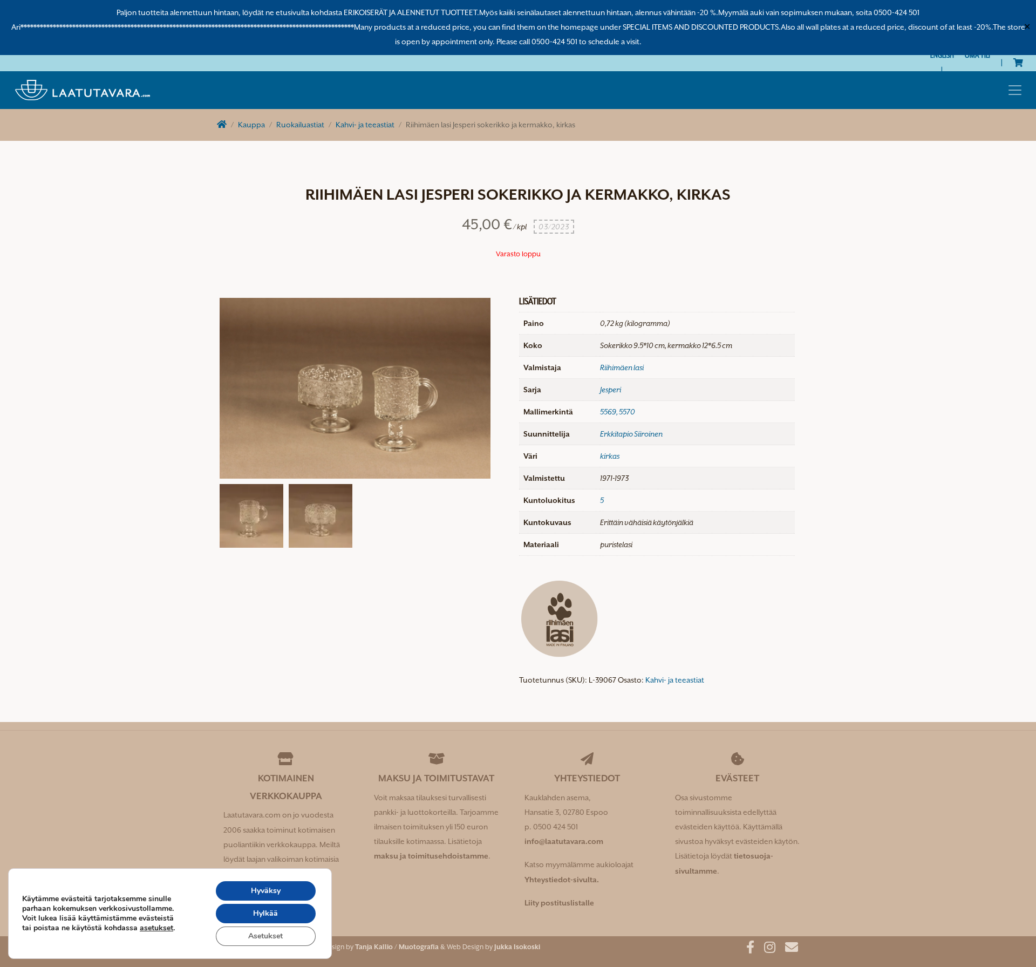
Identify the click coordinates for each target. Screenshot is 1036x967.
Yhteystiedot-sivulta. (561, 879)
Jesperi (610, 389)
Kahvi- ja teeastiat (365, 124)
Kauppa (251, 124)
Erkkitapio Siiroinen (631, 434)
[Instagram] (765, 949)
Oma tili (977, 55)
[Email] (787, 949)
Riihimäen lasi (622, 367)
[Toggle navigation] (1015, 90)
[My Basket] (1018, 62)
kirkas (609, 456)
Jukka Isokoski (517, 947)
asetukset (156, 928)
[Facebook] (746, 949)
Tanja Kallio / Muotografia (397, 947)
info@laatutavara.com (563, 841)
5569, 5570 (617, 411)
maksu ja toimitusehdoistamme (431, 856)
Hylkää (265, 913)
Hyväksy (266, 891)
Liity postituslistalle (559, 902)
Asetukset (265, 936)
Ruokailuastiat (300, 124)
